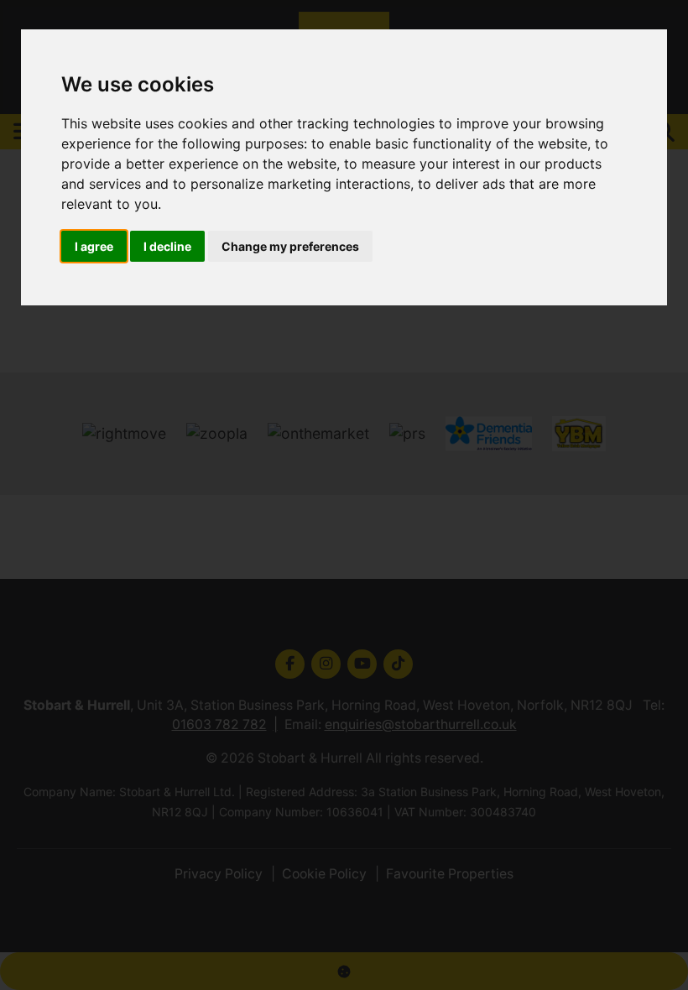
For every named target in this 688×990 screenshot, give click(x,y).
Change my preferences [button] (290, 246)
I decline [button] (167, 246)
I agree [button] (94, 246)
